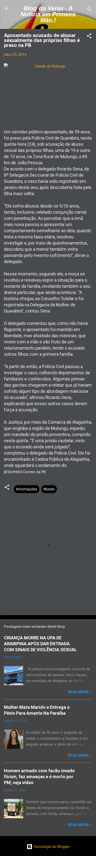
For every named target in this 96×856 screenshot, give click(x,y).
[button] (89, 37)
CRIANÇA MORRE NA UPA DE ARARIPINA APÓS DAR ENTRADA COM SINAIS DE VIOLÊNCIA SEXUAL (40, 643)
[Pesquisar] (89, 10)
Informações (26, 489)
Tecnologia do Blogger (51, 846)
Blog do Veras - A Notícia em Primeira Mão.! (48, 14)
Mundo (49, 489)
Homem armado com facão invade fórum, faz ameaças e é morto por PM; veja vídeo (39, 776)
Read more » (80, 692)
